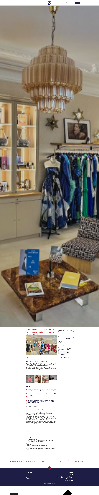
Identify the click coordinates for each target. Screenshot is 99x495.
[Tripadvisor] (70, 472)
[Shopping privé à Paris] (30, 375)
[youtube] (72, 472)
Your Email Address (69, 336)
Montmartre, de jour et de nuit (80, 460)
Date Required (60, 332)
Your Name (60, 334)
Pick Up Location (61, 330)
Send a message (28, 477)
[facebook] (65, 472)
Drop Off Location (69, 330)
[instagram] (67, 472)
